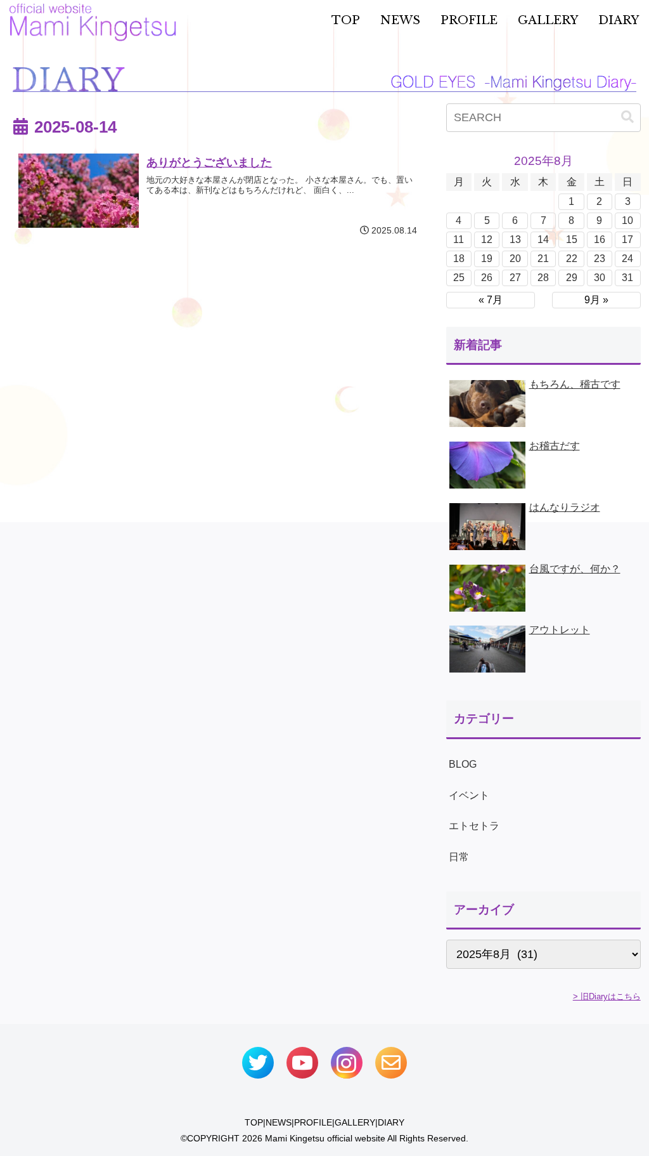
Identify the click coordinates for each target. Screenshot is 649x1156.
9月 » (596, 299)
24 (627, 258)
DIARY (391, 1122)
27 (515, 277)
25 (459, 277)
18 (459, 258)
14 (543, 239)
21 (543, 258)
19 (486, 258)
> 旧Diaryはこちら (607, 996)
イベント (469, 795)
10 (627, 220)
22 (571, 258)
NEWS (279, 1122)
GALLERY (355, 1122)
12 (486, 239)
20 (515, 258)
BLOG (463, 764)
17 (627, 239)
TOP (254, 1122)
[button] (627, 117)
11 (458, 239)
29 (571, 277)
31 (627, 277)
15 (571, 239)
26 (486, 277)
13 (515, 239)
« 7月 (491, 299)
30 (599, 277)
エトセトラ (474, 825)
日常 (459, 856)
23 (599, 258)
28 (543, 277)
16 (599, 239)
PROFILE (313, 1122)
